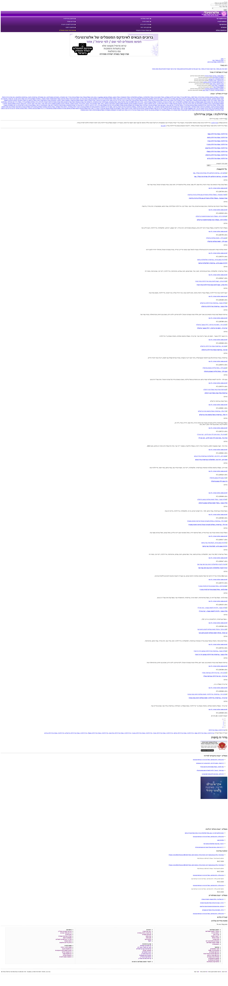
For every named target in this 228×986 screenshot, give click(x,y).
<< (223, 719)
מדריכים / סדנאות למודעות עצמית (178, 103)
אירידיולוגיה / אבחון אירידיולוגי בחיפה (217, 137)
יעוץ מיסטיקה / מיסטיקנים (60, 97)
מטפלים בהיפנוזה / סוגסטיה (72, 100)
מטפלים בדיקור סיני (136, 98)
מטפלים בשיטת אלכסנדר (199, 100)
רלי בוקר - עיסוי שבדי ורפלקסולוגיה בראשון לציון (213, 843)
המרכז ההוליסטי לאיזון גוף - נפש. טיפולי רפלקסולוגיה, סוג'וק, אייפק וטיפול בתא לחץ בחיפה (204, 833)
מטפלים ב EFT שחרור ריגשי (180, 102)
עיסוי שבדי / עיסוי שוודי (41, 103)
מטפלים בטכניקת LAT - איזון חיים (147, 102)
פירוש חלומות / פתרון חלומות (132, 108)
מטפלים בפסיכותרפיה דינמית (216, 103)
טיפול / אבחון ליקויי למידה (214, 100)
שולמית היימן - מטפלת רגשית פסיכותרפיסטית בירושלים (212, 219)
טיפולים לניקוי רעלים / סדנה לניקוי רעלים (86, 103)
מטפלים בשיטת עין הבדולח (151, 110)
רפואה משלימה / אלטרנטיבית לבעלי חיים (189, 106)
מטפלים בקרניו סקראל (113, 105)
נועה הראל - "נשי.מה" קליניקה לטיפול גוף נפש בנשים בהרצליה (210, 770)
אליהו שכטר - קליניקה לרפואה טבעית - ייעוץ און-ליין (213, 611)
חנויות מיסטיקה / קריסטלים (216, 79)
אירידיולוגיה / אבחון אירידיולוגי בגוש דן (217, 144)
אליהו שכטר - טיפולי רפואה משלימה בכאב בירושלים (213, 503)
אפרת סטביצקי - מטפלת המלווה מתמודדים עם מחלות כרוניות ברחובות (208, 198)
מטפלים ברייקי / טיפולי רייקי (22, 102)
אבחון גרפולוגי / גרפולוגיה (42, 98)
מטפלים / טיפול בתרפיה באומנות (51, 106)
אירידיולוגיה (214, 122)
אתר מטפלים (17, 971)
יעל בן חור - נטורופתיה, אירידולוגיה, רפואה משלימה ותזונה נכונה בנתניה (208, 698)
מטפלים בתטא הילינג (36, 106)
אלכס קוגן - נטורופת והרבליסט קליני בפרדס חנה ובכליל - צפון (210, 176)
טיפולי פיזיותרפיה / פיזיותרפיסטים (207, 105)
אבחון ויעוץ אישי (168, 100)
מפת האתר (155, 69)
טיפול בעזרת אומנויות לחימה (56, 102)
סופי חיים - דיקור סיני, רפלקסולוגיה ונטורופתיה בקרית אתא (211, 459)
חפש (225, 10)
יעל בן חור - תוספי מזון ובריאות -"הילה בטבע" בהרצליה (212, 328)
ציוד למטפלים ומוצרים (211, 110)
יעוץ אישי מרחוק (192, 103)
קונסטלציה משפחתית (110, 110)
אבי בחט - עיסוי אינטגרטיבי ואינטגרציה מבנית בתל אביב (212, 906)
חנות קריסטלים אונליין (7, 971)
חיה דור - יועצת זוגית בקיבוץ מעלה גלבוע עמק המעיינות (212, 902)
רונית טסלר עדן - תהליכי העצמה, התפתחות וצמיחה (213, 899)
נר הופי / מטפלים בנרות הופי (32, 105)
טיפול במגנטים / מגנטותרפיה (109, 102)
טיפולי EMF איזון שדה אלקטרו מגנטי (127, 102)
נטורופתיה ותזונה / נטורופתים (29, 97)
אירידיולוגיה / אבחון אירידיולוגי (162, 98)
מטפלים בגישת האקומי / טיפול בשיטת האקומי (28, 108)
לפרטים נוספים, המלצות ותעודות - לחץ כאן (218, 188)
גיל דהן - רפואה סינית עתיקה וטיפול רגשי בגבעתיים (213, 910)
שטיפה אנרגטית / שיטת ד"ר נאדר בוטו (213, 90)
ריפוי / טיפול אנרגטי (178, 108)
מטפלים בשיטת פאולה (126, 105)
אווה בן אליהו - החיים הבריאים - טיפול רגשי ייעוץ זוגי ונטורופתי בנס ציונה (208, 759)
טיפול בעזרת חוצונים (69, 102)
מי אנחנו (224, 971)
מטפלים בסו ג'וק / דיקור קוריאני (98, 105)
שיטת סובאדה (84, 110)
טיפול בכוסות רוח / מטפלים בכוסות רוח (170, 110)
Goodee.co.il (30, 971)
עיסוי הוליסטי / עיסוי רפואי (216, 84)
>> (223, 727)
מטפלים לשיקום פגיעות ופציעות (168, 106)
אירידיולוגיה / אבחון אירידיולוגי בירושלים (216, 155)
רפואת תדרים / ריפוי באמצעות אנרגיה (194, 108)
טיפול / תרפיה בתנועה (145, 100)
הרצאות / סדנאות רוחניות (68, 103)
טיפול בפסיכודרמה (137, 105)
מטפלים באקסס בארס (69, 108)
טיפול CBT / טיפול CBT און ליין (188, 97)
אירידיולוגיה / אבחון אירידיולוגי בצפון (217, 134)
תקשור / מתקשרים (143, 103)
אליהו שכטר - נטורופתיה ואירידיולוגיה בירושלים (214, 306)
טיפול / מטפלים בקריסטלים (117, 108)
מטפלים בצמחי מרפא (118, 103)
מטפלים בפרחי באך (218, 87)
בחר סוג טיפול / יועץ (218, 69)
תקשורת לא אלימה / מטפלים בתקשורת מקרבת (134, 106)
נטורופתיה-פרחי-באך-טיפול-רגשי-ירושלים (216, 393)
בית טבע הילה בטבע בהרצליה (219, 481)
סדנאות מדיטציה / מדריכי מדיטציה (163, 108)
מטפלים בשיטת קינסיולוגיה (150, 105)
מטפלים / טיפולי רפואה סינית (162, 97)
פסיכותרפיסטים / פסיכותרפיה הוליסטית (64, 105)
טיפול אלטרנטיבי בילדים (188, 98)
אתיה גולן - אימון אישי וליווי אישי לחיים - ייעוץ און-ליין (212, 438)
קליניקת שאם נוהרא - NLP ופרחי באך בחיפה (214, 546)
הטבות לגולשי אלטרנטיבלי (188, 110)
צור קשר (196, 971)
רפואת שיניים (38, 971)
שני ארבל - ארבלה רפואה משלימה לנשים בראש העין (213, 633)
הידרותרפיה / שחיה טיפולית (216, 80)
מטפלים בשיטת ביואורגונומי (22, 106)
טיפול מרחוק (201, 97)
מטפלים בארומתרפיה (147, 98)
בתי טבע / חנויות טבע (109, 100)
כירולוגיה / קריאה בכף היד (82, 105)
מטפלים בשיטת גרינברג (83, 106)
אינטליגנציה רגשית (42, 100)
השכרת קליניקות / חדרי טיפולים (39, 102)
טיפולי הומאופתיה (125, 97)
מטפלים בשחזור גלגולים (147, 108)
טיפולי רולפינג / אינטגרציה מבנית (56, 100)
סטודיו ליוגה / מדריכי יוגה (122, 100)
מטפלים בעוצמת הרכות (54, 103)
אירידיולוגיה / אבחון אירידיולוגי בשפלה (217, 151)
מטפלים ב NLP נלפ (218, 77)
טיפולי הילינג (21, 98)
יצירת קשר (173, 69)
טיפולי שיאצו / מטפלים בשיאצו (111, 97)
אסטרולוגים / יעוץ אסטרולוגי (45, 97)
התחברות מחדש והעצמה (10, 100)
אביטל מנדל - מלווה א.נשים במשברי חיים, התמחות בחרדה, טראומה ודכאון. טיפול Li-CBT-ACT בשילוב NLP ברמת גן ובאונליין (196, 854)
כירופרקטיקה (21, 105)
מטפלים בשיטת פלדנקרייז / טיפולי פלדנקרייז (186, 105)
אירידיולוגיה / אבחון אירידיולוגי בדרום (217, 158)
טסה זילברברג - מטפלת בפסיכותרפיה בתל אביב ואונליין (212, 766)
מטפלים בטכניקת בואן (158, 100)
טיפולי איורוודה (65, 98)
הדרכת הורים (11, 108)
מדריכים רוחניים (209, 108)
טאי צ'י (16, 98)
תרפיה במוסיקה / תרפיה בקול (68, 106)
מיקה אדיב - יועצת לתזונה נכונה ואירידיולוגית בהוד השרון (212, 284)
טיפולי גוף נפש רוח (31, 100)
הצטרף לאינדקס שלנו (164, 69)
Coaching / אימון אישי (218, 85)
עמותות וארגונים (199, 110)
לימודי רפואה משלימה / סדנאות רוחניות (213, 98)
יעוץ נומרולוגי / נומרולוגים (8, 102)
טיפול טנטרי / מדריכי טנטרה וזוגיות (214, 75)
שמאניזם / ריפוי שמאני (154, 106)
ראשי (225, 69)
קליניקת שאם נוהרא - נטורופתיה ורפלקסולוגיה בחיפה (212, 263)
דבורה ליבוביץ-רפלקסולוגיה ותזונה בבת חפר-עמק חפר (212, 568)
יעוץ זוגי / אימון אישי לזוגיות (76, 98)
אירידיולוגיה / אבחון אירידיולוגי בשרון (217, 141)
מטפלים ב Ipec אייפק (194, 102)
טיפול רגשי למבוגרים (122, 110)
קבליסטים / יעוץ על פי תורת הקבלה (11, 97)
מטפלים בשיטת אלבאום (130, 103)
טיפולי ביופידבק (22, 100)
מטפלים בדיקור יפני (30, 98)
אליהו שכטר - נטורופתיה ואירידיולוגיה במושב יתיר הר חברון (211, 654)
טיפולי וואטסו (83, 100)
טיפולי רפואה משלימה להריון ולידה (107, 98)
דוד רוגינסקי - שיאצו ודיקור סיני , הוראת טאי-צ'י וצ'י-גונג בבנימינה (210, 763)
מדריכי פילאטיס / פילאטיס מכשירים (99, 106)
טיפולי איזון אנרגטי (219, 102)
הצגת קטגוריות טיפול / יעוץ (205, 69)
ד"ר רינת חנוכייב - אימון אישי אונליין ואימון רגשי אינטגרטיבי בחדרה (209, 847)
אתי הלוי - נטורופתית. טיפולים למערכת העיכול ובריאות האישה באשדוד (207, 524)
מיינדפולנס (60, 108)
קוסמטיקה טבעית (8, 105)
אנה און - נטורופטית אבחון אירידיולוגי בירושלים (214, 349)
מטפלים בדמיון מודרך (74, 97)
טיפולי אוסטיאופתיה (55, 98)
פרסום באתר (180, 69)
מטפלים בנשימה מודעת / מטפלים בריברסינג (212, 106)
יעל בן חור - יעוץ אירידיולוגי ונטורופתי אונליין (215, 676)
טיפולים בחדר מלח (134, 100)
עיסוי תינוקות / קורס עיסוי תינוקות (25, 103)
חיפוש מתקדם (188, 69)
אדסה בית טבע (220, 840)
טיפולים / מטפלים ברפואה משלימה (214, 88)
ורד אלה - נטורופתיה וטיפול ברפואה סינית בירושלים (213, 414)
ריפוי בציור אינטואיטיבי (47, 105)
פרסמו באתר (203, 971)
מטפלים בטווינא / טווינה (90, 98)
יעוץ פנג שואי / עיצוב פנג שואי (166, 105)
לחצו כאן (163, 126)
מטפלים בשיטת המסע (82, 108)
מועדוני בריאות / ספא (115, 106)
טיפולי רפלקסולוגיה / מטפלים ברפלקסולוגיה (142, 97)
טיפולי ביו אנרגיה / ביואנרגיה (164, 102)
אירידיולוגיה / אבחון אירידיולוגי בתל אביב (216, 148)
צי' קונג (15, 105)
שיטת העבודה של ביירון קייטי (136, 110)
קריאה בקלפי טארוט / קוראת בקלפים (213, 82)
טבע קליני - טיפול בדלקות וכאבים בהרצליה (215, 371)
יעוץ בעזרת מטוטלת (80, 102)
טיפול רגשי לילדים (175, 97)
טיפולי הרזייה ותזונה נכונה (123, 98)
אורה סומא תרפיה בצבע (206, 102)
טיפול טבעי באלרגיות (176, 98)
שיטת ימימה (199, 98)
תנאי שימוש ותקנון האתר (214, 971)
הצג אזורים (195, 69)
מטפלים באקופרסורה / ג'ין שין (49, 108)
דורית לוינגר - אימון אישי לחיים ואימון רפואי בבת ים (213, 774)
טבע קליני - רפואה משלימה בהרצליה (217, 241)
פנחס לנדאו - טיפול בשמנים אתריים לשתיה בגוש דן (213, 589)
